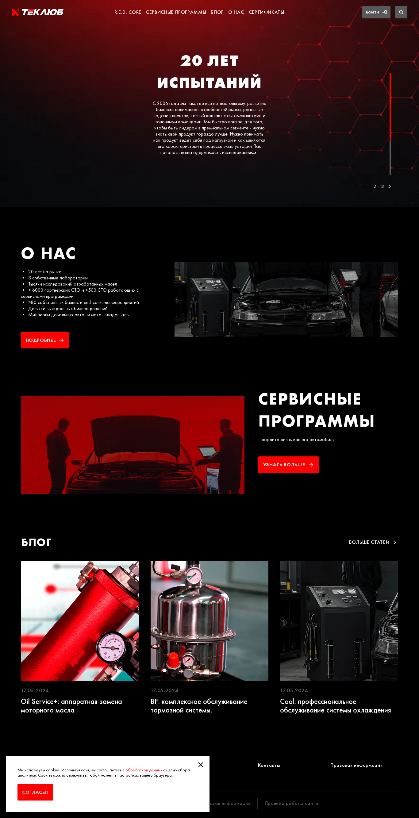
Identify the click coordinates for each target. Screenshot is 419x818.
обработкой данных (143, 770)
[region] (209, 105)
